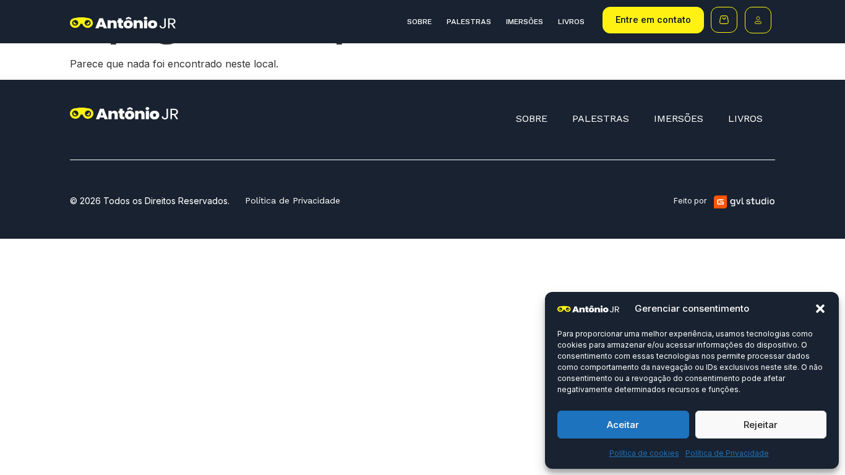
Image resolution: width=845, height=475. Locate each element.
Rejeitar (761, 424)
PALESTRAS (469, 21)
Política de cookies (644, 453)
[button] (820, 308)
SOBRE (419, 21)
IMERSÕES (524, 21)
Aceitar (623, 424)
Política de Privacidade (727, 453)
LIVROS (571, 21)
